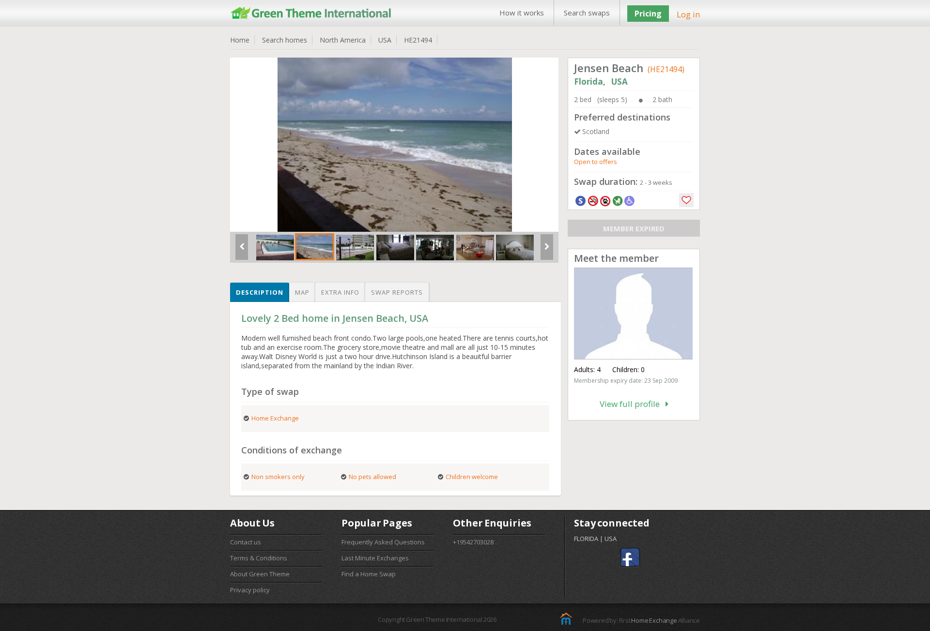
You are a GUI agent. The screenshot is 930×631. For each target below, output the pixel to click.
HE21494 (418, 40)
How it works (521, 12)
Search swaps (587, 12)
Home (239, 40)
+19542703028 (473, 542)
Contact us (245, 542)
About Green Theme (260, 574)
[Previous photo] (241, 250)
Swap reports (397, 292)
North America (343, 40)
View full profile (633, 403)
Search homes (284, 40)
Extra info (340, 292)
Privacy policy (250, 590)
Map (302, 292)
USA (384, 40)
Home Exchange (654, 620)
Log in (688, 14)
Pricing (648, 13)
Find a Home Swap (368, 574)
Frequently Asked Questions (383, 542)
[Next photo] (547, 250)
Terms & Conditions (258, 558)
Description (259, 292)
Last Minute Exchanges (375, 558)
